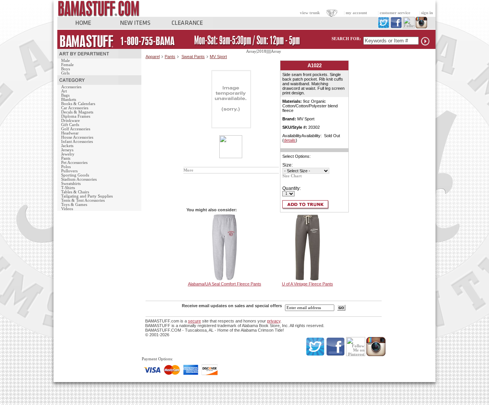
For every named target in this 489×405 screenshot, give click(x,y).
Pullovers (69, 171)
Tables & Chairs (75, 192)
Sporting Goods (75, 175)
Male (65, 60)
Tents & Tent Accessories (83, 200)
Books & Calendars (78, 104)
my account (356, 13)
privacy (273, 321)
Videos (67, 209)
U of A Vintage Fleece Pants (307, 284)
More (188, 170)
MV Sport (218, 56)
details (290, 140)
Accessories (71, 87)
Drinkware (70, 120)
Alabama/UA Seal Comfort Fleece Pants (224, 284)
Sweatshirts (71, 183)
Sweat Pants (193, 56)
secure (194, 321)
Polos (66, 167)
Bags (65, 95)
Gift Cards (70, 125)
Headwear (70, 133)
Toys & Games (74, 204)
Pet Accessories (74, 162)
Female (67, 65)
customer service (395, 13)
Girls (65, 73)
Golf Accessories (75, 129)
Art (64, 91)
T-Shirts (68, 188)
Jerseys (67, 150)
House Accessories (77, 137)
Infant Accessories (77, 141)
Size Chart (292, 176)
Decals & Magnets (77, 112)
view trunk (310, 13)
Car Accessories (74, 108)
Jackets (67, 146)
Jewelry (67, 154)
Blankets (68, 99)
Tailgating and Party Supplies (87, 196)
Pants (65, 158)
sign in (427, 13)
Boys (65, 69)
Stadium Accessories (79, 179)
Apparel (153, 56)
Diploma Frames (75, 116)
